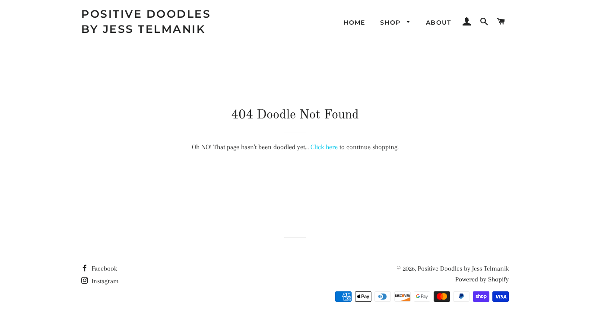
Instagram (104, 281)
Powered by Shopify (482, 279)
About (438, 22)
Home (354, 22)
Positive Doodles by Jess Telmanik (146, 21)
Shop (391, 22)
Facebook (103, 268)
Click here (324, 147)
